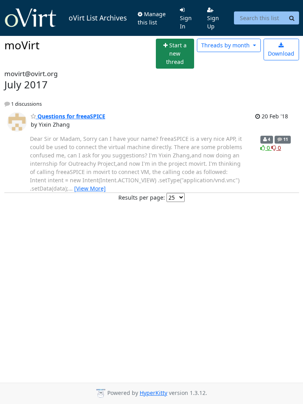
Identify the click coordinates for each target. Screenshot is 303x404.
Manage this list (152, 18)
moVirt (21, 44)
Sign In (186, 22)
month (226, 45)
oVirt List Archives (98, 17)
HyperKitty (153, 393)
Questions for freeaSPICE (70, 116)
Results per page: (141, 197)
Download (281, 53)
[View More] (90, 188)
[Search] (292, 18)
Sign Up (213, 22)
